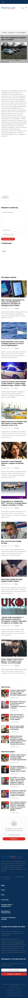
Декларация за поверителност (14, 993)
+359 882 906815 (19, 876)
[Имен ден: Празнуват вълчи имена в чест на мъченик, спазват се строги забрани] (5, 718)
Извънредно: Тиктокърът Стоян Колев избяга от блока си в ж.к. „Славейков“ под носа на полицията (18, 705)
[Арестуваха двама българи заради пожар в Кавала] (14, 568)
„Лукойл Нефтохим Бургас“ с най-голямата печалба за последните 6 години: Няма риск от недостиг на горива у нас (13, 620)
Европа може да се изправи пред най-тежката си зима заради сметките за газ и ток (14, 423)
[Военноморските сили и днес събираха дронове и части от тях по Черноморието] (14, 330)
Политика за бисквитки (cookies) (14, 995)
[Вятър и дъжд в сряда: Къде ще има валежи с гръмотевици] (5, 729)
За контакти (4, 899)
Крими (16, 584)
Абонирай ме (14, 839)
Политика (17, 308)
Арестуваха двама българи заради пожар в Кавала (11, 580)
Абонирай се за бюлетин (14, 974)
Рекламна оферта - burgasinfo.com (14, 990)
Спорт (16, 388)
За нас (3, 890)
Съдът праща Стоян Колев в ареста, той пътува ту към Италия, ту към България (12, 661)
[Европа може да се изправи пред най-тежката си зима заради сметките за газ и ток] (14, 410)
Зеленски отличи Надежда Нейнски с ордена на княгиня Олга (12, 463)
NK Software (16, 986)
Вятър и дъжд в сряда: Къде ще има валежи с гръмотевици (17, 727)
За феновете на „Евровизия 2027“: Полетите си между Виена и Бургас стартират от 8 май (13, 503)
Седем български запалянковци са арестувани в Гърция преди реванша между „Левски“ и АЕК (13, 383)
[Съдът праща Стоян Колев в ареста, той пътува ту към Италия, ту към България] (14, 648)
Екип (2, 894)
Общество (17, 60)
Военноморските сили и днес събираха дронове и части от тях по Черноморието (12, 343)
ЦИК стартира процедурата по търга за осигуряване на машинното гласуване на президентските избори (12, 302)
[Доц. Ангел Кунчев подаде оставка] (14, 530)
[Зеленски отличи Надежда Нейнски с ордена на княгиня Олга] (14, 450)
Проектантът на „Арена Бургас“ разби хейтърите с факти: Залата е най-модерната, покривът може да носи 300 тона (18, 781)
